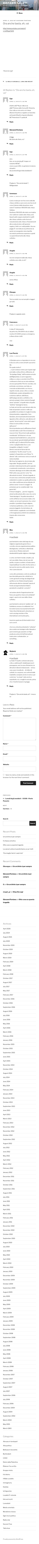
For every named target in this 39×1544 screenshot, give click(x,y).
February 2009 (8, 1317)
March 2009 (7, 1313)
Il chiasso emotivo (9, 841)
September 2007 (9, 1383)
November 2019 (8, 945)
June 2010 (6, 1251)
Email (5, 754)
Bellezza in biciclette (10, 1450)
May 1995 (6, 1424)
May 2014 (6, 1086)
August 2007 (7, 1387)
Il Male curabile (13, 81)
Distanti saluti (15, 3)
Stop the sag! (18, 892)
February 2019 (8, 962)
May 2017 (6, 991)
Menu (20, 13)
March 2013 (7, 1119)
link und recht (27, 81)
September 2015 (9, 1053)
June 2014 (6, 1081)
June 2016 (6, 1020)
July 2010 (6, 1247)
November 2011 (8, 1181)
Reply (11, 122)
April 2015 (6, 1061)
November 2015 (8, 1044)
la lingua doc (7, 1491)
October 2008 (8, 1333)
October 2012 (8, 1135)
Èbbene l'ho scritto (9, 1466)
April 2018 (6, 966)
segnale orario (20, 314)
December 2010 (8, 1226)
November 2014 (8, 1065)
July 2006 (6, 1399)
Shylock (13, 651)
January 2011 (7, 1222)
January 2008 (8, 1371)
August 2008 (7, 1342)
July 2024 (6, 933)
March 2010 (7, 1263)
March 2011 (7, 1214)
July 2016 (6, 1015)
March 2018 (7, 970)
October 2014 (8, 1069)
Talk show (6, 1528)
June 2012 (6, 1152)
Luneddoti (6, 1503)
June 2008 (6, 1350)
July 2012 (6, 1147)
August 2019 (7, 953)
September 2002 (9, 1416)
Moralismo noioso (9, 1512)
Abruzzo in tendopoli (10, 1441)
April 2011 (6, 1209)
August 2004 (7, 1412)
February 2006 (8, 1404)
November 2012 (8, 1131)
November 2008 (9, 1329)
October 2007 (8, 1379)
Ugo (12, 137)
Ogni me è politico (9, 1516)
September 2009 (9, 1288)
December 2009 (9, 1276)
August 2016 (7, 1011)
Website (6, 764)
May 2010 (6, 1255)
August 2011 (7, 1193)
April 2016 (6, 1028)
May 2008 (6, 1354)
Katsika (5, 1487)
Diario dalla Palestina (10, 1462)
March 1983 (7, 1428)
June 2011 (6, 1201)
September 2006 (9, 1395)
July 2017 (6, 986)
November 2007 (9, 1375)
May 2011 (6, 1205)
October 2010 (8, 1234)
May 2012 (6, 1156)
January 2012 (7, 1172)
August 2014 (7, 1073)
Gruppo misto (8, 1470)
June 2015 (6, 1057)
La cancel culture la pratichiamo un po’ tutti (18, 849)
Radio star (6, 1520)
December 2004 (9, 1408)
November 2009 (9, 1280)
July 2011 (6, 1197)
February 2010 (8, 1267)
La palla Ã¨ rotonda (9, 1495)
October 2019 (8, 949)
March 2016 (7, 1032)
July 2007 (6, 1391)
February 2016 (8, 1036)
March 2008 (7, 1362)
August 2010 (7, 1242)
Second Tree (7, 1524)
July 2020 (6, 941)
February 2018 (8, 974)
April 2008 (7, 1358)
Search (5, 819)
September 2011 (9, 1189)
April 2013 (6, 1114)
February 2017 (8, 995)
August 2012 (7, 1143)
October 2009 (8, 1284)
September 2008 (9, 1337)
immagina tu (7, 1483)
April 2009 (7, 1309)
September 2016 (9, 1007)
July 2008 (6, 1346)
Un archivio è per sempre (12, 837)
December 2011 (8, 1176)
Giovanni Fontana (23, 20)
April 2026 (6, 929)
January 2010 (7, 1271)
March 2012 (7, 1164)
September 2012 (9, 1139)
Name (5, 744)
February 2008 (8, 1366)
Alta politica (7, 1446)
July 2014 (6, 1077)
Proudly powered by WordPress (13, 1539)
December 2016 (8, 999)
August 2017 (7, 982)
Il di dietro (6, 1474)
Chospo (13, 292)
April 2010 (6, 1259)
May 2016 (6, 1024)
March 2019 (7, 958)
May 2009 (6, 1304)
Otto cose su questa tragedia (13, 845)
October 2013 (8, 1102)
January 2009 (8, 1321)
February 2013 (8, 1123)
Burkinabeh (7, 1454)
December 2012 (8, 1127)
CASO (5, 1458)
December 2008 (9, 1325)
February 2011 (8, 1218)
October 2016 (8, 1003)
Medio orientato (8, 1507)
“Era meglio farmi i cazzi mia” (13, 853)
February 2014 (8, 1090)
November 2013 (8, 1098)
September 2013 (9, 1106)
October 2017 (8, 978)
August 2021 (7, 937)
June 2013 (6, 1110)
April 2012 (6, 1160)
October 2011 (7, 1185)
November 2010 (8, 1230)
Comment (7, 716)
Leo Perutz (14, 537)
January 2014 (7, 1094)
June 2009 (6, 1300)
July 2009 (6, 1296)
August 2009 (7, 1292)
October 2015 (8, 1048)
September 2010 (9, 1238)
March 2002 (7, 1420)
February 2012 (8, 1168)
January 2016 (7, 1040)
